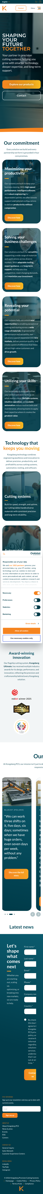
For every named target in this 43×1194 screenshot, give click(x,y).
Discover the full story (16, 897)
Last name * (29, 958)
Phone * (27, 982)
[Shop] (36, 2)
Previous (32, 914)
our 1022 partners (16, 565)
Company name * (31, 994)
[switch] (37, 600)
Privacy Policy (35, 1181)
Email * (27, 970)
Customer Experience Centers (13, 1154)
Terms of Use (17, 1184)
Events (5, 1132)
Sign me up (10, 1115)
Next (38, 914)
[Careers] (33, 2)
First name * (29, 946)
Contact (21, 8)
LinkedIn (5, 1164)
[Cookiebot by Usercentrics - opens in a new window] (30, 553)
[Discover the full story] (16, 791)
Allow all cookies (21, 631)
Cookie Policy (22, 1181)
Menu (33, 8)
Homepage (10, 1181)
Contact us (33, 1074)
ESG (4, 1135)
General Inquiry (8, 1148)
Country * (28, 1006)
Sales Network (7, 1151)
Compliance (29, 1184)
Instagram (6, 1170)
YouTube (5, 1167)
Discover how (14, 217)
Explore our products (22, 84)
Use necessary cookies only (21, 638)
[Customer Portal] (40, 2)
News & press (7, 1129)
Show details (30, 623)
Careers (5, 1138)
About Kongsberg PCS (10, 1126)
